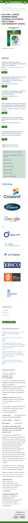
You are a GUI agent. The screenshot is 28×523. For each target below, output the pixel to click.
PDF (5, 72)
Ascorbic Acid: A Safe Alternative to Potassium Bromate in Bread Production (12, 361)
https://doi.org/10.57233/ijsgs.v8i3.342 (14, 67)
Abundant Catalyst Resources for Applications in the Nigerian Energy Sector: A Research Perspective (14, 64)
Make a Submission (9, 322)
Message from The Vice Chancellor (13, 152)
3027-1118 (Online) (12, 146)
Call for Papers (9, 373)
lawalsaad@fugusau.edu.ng (9, 489)
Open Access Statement (10, 176)
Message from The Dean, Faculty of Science (13, 155)
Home (3, 7)
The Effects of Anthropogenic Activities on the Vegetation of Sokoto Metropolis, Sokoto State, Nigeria (14, 92)
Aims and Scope (8, 163)
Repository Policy (8, 173)
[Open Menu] (1, 1)
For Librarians (5, 315)
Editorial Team (8, 160)
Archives (8, 7)
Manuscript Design (9, 166)
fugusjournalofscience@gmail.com (13, 474)
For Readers (5, 310)
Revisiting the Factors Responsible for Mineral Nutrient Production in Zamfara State (13, 119)
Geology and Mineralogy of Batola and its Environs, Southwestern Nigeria (13, 332)
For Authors (5, 313)
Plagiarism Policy (8, 170)
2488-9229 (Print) (12, 145)
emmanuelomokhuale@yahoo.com (11, 504)
